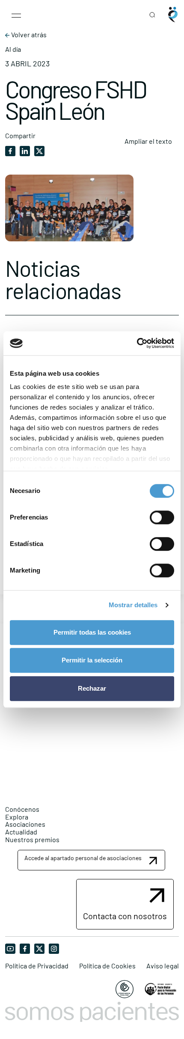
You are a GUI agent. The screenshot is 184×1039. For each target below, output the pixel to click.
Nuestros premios (32, 839)
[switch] (162, 517)
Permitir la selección (92, 660)
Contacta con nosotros (125, 916)
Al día (13, 49)
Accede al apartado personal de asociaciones (83, 857)
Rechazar (92, 688)
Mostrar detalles (133, 605)
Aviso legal (162, 966)
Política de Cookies (107, 966)
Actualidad (21, 832)
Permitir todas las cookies (92, 632)
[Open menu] (16, 15)
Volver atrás (28, 35)
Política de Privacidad (36, 966)
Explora (16, 817)
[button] (91, 860)
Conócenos (22, 809)
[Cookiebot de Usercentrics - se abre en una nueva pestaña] (136, 343)
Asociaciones (25, 824)
